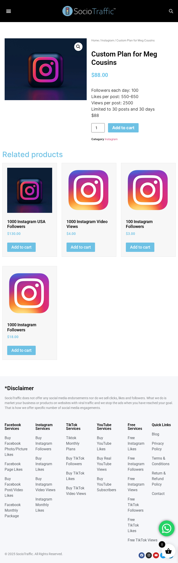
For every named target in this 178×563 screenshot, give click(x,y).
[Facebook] (142, 555)
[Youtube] (156, 555)
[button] (8, 11)
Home (95, 40)
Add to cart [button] (21, 247)
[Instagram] (149, 555)
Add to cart (123, 127)
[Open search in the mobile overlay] (171, 11)
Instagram (107, 40)
